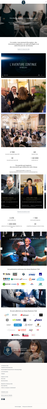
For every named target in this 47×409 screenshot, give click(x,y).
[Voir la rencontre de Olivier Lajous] (23, 191)
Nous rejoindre (4, 385)
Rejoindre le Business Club (19, 353)
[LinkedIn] (2, 399)
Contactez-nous (4, 391)
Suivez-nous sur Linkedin (6, 395)
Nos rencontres (4, 380)
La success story (4, 371)
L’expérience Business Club (6, 367)
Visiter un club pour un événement (8, 387)
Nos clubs (3, 378)
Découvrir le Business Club (23, 26)
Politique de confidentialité (27, 406)
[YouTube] (4, 399)
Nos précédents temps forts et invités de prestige (11, 369)
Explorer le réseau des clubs (23, 49)
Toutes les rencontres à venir (23, 211)
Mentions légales (18, 406)
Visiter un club (30, 353)
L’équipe (3, 373)
